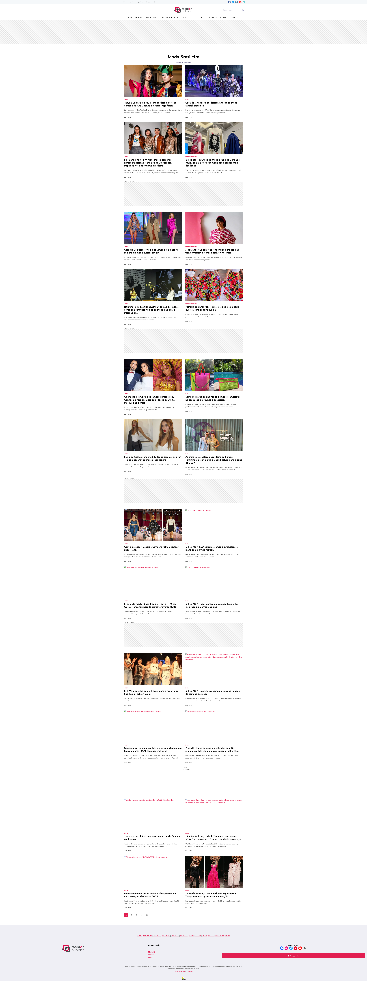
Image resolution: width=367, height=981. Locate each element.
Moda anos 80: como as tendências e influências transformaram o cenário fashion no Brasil (212, 251)
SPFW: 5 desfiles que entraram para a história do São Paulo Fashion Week (151, 692)
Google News (139, 2)
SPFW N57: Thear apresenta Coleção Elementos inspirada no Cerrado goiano (211, 605)
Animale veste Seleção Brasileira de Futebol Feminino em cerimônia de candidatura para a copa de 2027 (213, 460)
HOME (139, 936)
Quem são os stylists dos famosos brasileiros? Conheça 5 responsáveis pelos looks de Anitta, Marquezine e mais (149, 399)
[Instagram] (236, 2)
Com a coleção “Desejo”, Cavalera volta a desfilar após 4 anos (151, 548)
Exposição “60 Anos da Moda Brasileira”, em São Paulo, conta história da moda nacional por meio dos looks (212, 162)
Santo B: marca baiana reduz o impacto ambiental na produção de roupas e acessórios (212, 398)
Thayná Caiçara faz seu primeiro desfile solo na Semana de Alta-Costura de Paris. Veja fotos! (150, 104)
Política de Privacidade (179, 971)
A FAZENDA (147, 936)
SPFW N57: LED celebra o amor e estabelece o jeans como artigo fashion (211, 548)
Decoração (213, 18)
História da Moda (191, 157)
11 (147, 915)
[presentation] (153, 81)
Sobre (124, 2)
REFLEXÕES (219, 936)
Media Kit (151, 952)
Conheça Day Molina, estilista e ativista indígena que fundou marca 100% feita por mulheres (153, 749)
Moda (126, 100)
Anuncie (131, 2)
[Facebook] (229, 2)
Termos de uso (189, 971)
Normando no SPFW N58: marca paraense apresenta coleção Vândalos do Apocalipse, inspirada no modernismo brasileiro (148, 162)
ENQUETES (157, 936)
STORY (227, 936)
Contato (156, 2)
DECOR (211, 936)
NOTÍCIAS (166, 936)
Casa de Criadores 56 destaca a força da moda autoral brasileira (211, 104)
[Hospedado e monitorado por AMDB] (184, 978)
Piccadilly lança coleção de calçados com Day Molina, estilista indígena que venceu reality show (212, 749)
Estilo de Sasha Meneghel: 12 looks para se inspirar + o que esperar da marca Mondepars (152, 458)
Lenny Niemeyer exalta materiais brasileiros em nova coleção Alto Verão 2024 (150, 895)
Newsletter (149, 2)
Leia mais (128, 117)
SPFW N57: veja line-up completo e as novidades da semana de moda (212, 692)
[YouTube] (240, 2)
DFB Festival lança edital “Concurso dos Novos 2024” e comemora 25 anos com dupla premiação (213, 838)
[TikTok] (244, 2)
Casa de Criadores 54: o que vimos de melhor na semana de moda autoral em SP (151, 251)
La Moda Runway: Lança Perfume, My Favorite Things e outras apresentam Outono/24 (210, 895)
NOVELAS (184, 936)
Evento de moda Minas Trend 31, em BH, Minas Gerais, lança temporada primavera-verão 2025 (150, 605)
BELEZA (198, 936)
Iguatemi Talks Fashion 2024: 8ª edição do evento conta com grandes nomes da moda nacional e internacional (151, 309)
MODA (191, 936)
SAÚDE (204, 936)
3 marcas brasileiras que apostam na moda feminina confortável (152, 838)
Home (130, 18)
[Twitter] (233, 2)
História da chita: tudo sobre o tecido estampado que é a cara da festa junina (212, 308)
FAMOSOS (175, 936)
